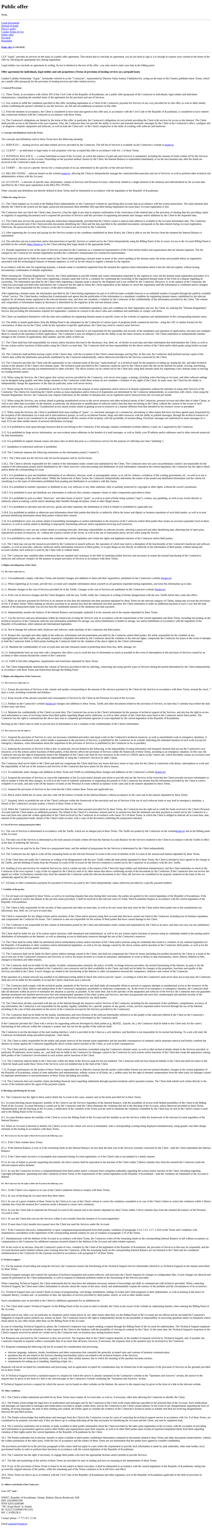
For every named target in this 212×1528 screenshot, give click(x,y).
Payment (5, 37)
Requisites (6, 40)
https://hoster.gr (35, 244)
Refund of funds (9, 25)
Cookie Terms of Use (12, 31)
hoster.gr (169, 144)
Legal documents (10, 22)
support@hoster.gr (17, 1523)
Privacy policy (8, 28)
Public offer (7, 34)
